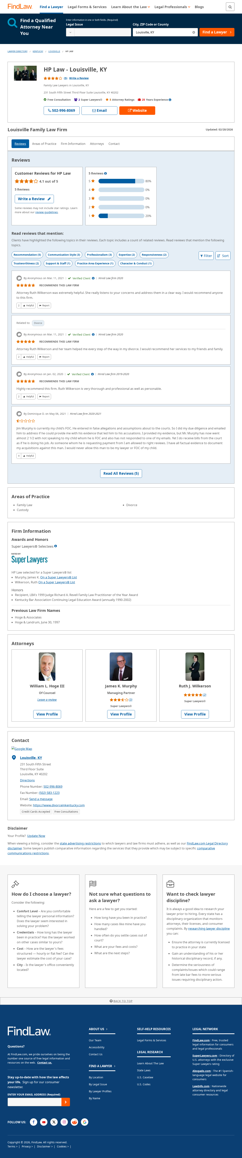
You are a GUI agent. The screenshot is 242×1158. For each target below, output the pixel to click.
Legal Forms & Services (151, 1040)
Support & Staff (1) (58, 263)
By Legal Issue (98, 1084)
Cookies (62, 1146)
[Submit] (65, 1102)
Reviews (20, 144)
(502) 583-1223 (49, 793)
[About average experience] (170, 100)
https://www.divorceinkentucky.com (59, 805)
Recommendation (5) (27, 254)
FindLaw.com (201, 1040)
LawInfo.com (200, 1086)
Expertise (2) (127, 254)
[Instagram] (64, 1122)
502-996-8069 (52, 786)
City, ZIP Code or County (151, 24)
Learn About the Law (150, 1063)
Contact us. (44, 1062)
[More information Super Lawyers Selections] (55, 546)
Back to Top (123, 1001)
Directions (27, 780)
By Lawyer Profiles (100, 1091)
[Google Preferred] (84, 1122)
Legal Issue (74, 24)
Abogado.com (201, 1071)
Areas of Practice (44, 144)
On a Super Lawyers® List (58, 577)
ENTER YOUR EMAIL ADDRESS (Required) (34, 1094)
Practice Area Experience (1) (95, 263)
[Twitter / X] (54, 1122)
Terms (12, 1146)
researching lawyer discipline (209, 928)
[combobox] (98, 32)
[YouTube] (43, 1122)
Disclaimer (44, 1146)
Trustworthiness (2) (26, 263)
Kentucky (38, 51)
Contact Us (95, 1054)
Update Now (36, 836)
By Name (94, 1098)
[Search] (230, 6)
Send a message (41, 799)
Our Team (95, 1040)
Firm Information (73, 144)
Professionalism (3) (99, 254)
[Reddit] (74, 1122)
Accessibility (96, 1047)
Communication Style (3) (64, 254)
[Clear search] (193, 32)
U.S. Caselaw (145, 1077)
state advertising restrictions (80, 843)
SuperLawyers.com (204, 1055)
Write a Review (79, 78)
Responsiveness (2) (154, 254)
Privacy (26, 1146)
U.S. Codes (143, 1084)
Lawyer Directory (17, 51)
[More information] (105, 173)
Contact (114, 144)
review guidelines (46, 212)
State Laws (143, 1070)
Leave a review (47, 700)
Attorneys (97, 144)
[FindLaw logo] (22, 6)
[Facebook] (33, 1122)
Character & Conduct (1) (136, 263)
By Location (96, 1077)
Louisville (54, 51)
